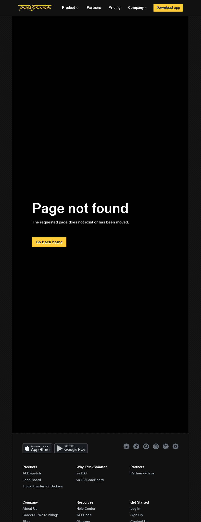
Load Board (32, 480)
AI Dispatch (32, 473)
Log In (135, 508)
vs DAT (82, 473)
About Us (30, 508)
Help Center (85, 508)
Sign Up (136, 515)
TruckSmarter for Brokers (43, 486)
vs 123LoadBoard (90, 480)
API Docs (83, 515)
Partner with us (142, 473)
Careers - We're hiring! (40, 515)
